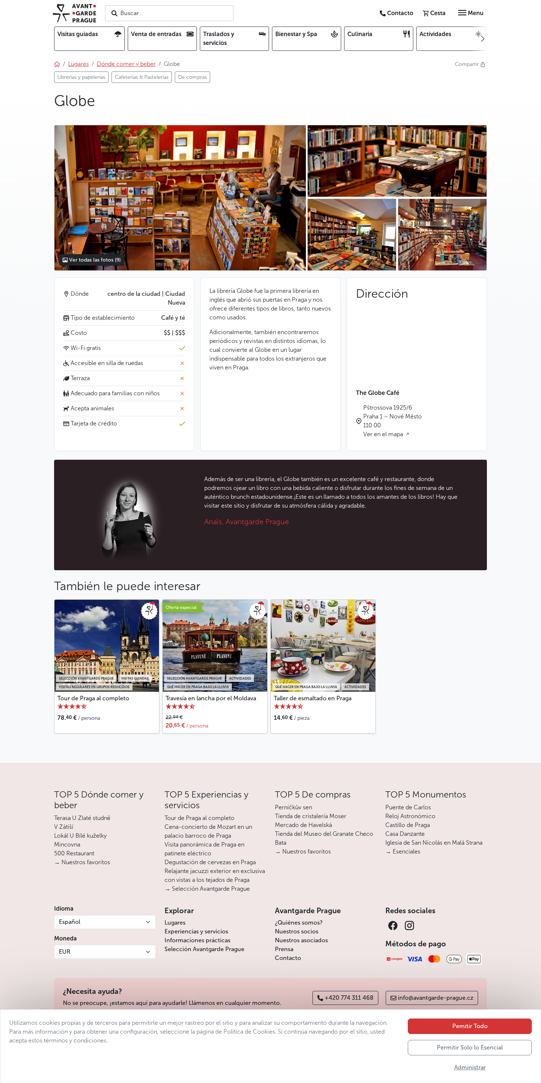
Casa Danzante (405, 833)
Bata (280, 842)
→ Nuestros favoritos (82, 862)
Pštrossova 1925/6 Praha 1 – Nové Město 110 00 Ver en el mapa (392, 421)
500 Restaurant (74, 853)
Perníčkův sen (293, 807)
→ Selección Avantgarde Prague (207, 888)
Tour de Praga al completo (93, 698)
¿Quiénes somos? (299, 922)
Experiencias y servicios (196, 931)
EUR (64, 951)
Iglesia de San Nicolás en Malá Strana (433, 842)
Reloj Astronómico (410, 816)
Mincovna (67, 844)
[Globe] (180, 197)
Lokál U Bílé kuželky (80, 835)
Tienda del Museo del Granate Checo (324, 833)
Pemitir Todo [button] (470, 1026)
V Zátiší (63, 826)
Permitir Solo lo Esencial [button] (470, 1047)
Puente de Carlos (408, 807)
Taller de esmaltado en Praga (312, 698)
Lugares (175, 922)
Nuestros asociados (301, 940)
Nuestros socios (296, 931)
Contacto (288, 957)
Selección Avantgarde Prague (204, 949)
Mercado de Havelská (303, 824)
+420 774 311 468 (349, 997)
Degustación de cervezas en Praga (210, 862)
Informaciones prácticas (197, 940)
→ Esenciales (402, 851)
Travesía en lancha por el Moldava (211, 698)
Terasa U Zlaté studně (82, 817)
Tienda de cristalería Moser (310, 816)
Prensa (284, 949)
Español (69, 921)
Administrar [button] (470, 1067)
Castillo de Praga (407, 824)
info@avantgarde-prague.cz (435, 997)
